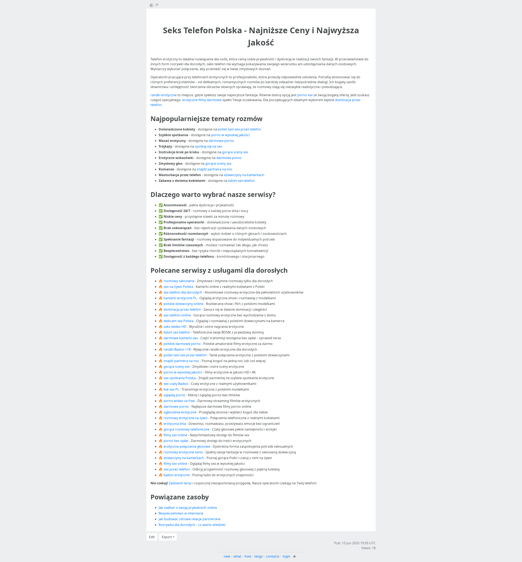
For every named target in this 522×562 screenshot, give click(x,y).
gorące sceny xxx (235, 152)
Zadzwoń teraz (180, 483)
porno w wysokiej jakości (230, 135)
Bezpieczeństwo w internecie (181, 513)
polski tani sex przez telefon (239, 129)
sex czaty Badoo (176, 383)
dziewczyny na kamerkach (244, 175)
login (286, 556)
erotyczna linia (175, 423)
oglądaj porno (174, 395)
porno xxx (305, 95)
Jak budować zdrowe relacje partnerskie (189, 519)
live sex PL (171, 389)
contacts (272, 556)
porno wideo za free (179, 401)
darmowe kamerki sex (181, 338)
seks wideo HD (175, 326)
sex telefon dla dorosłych (183, 292)
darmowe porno (221, 140)
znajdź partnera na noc (214, 169)
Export (167, 537)
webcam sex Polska (179, 321)
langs (258, 556)
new (227, 556)
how (247, 556)
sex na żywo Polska (178, 286)
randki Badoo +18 (177, 349)
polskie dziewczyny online (183, 303)
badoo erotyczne (177, 475)
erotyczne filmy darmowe (202, 100)
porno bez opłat (176, 440)
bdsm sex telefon (241, 180)
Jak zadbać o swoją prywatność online (188, 507)
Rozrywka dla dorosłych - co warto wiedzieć (192, 524)
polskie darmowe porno (182, 343)
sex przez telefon (177, 469)
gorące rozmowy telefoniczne (186, 429)
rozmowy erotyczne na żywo (186, 418)
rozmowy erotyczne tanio (183, 452)
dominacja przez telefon (182, 309)
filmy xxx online (175, 435)
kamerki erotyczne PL (180, 298)
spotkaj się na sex (208, 146)
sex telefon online (177, 315)
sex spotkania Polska (180, 378)
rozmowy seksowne (179, 281)
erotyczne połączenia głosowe (187, 446)
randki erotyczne (163, 95)
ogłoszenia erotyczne (180, 412)
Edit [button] (152, 537)
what (237, 556)
